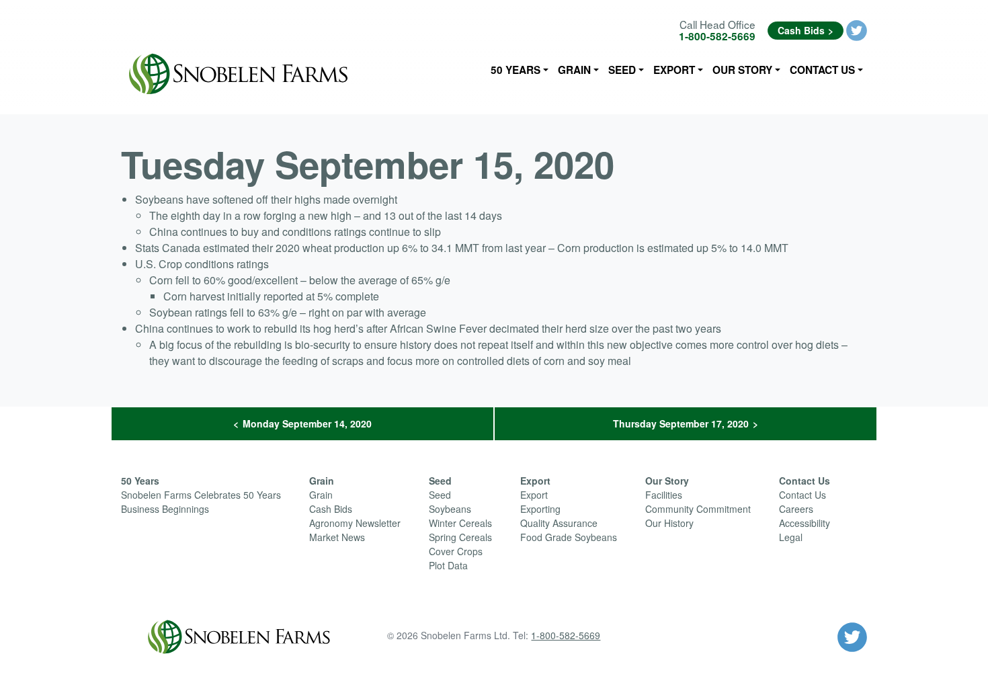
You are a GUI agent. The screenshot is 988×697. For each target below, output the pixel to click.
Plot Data (448, 565)
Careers (796, 509)
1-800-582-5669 (717, 36)
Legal (790, 537)
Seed (622, 70)
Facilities (663, 494)
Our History (669, 523)
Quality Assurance (559, 523)
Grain (574, 70)
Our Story (742, 70)
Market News (337, 537)
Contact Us (822, 70)
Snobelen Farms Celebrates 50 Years (201, 494)
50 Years (515, 70)
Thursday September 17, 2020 (681, 423)
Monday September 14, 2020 (307, 423)
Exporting (540, 509)
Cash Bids (801, 30)
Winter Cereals (460, 523)
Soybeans (450, 509)
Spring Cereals (460, 537)
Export (674, 70)
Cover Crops (456, 551)
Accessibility (804, 523)
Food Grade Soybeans (568, 537)
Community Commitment (698, 509)
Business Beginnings (165, 509)
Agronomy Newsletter (355, 523)
